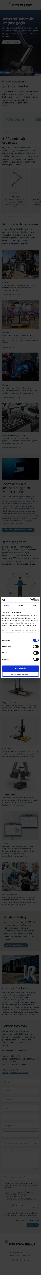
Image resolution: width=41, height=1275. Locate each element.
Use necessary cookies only (20, 674)
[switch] (36, 646)
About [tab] (33, 605)
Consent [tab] (7, 605)
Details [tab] (20, 605)
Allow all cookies (20, 668)
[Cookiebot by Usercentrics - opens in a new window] (30, 599)
